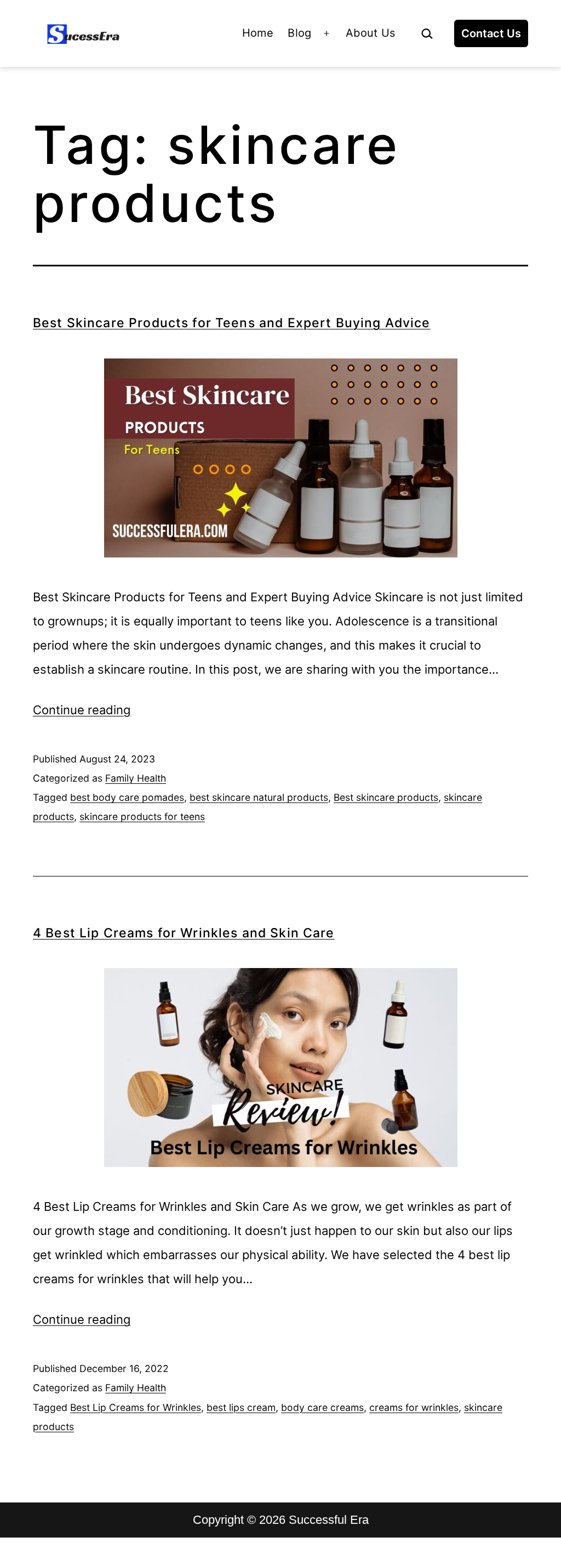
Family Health (135, 778)
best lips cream (241, 1407)
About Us (371, 32)
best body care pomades (127, 797)
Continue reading (81, 710)
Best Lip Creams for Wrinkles (135, 1407)
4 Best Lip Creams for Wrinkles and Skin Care (184, 933)
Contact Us (491, 33)
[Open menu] (326, 33)
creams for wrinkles (414, 1407)
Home (257, 32)
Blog (299, 32)
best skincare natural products (259, 797)
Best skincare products (386, 797)
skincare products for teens (142, 816)
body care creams (322, 1407)
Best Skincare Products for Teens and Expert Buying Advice (232, 323)
